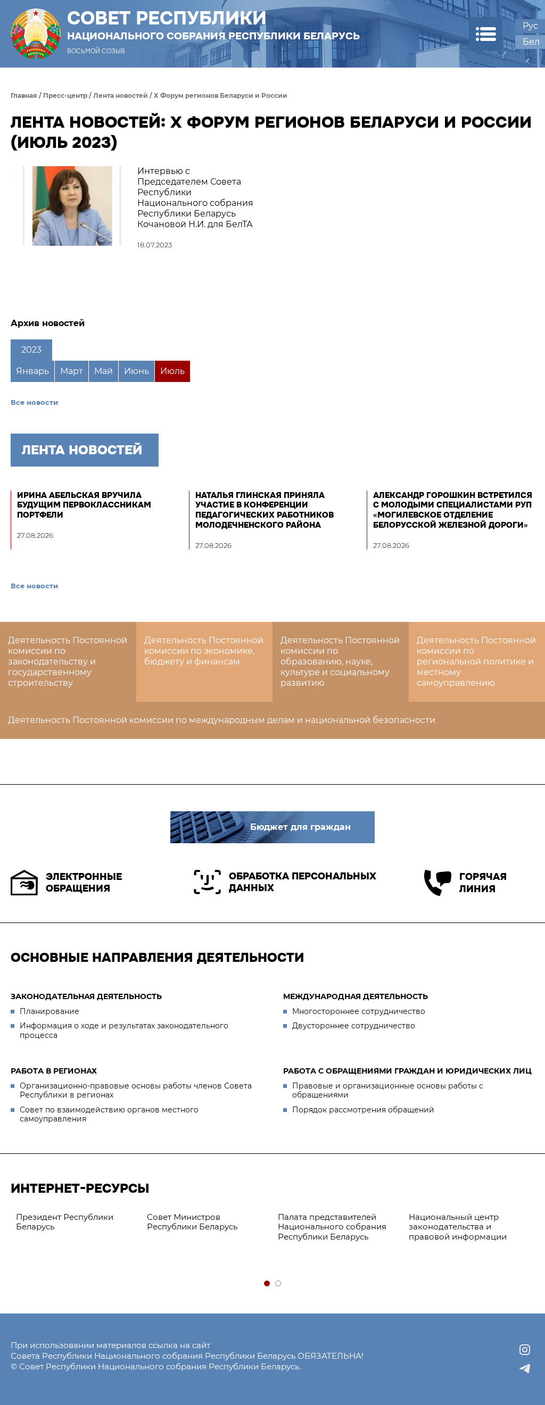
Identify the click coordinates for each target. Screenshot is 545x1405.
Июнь (136, 371)
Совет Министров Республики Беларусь (192, 1222)
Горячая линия (483, 883)
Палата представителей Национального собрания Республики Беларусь (332, 1227)
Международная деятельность (355, 996)
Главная (24, 95)
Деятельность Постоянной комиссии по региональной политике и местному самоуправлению (476, 661)
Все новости (34, 402)
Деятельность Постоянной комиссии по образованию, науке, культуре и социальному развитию (340, 661)
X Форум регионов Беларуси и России (220, 95)
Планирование (49, 1011)
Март (71, 371)
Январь (32, 371)
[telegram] (524, 1368)
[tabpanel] (76, 1222)
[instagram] (524, 1349)
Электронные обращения (84, 883)
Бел (531, 42)
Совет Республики (213, 25)
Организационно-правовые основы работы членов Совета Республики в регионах (136, 1090)
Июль (172, 371)
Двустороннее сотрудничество (353, 1025)
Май (103, 371)
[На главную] (36, 34)
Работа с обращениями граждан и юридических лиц (407, 1071)
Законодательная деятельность (86, 996)
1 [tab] (267, 1284)
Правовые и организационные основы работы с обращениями (387, 1090)
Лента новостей (120, 95)
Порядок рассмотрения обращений (363, 1110)
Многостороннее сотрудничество (358, 1011)
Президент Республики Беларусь (64, 1222)
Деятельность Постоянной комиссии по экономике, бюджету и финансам (203, 651)
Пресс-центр (65, 95)
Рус (530, 26)
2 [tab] (279, 1284)
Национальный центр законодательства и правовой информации (458, 1227)
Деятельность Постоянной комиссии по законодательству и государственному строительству (67, 661)
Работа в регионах (54, 1071)
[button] (485, 34)
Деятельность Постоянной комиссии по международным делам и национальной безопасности (221, 720)
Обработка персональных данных (302, 882)
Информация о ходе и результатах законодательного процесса (124, 1030)
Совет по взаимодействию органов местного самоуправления (109, 1114)
